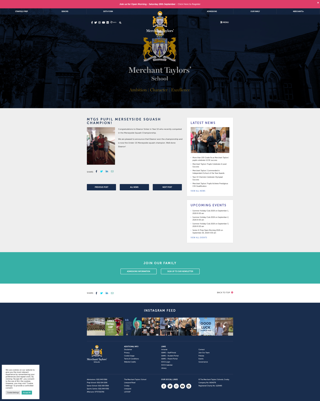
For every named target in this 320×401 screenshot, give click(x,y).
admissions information (138, 271)
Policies (201, 356)
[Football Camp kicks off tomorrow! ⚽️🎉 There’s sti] (114, 327)
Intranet (164, 349)
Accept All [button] (26, 393)
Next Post (167, 187)
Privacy (127, 353)
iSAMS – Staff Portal (168, 353)
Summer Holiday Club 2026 (203, 211)
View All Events (199, 238)
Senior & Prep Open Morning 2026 (206, 230)
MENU (225, 22)
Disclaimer (128, 349)
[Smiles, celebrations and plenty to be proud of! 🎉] (151, 327)
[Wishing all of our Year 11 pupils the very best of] (206, 327)
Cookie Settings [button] (13, 393)
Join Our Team (204, 353)
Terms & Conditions (131, 359)
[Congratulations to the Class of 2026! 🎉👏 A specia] (169, 327)
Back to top (223, 292)
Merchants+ (298, 11)
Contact (201, 349)
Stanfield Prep (21, 11)
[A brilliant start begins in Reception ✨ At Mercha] (224, 327)
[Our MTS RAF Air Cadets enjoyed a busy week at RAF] (96, 327)
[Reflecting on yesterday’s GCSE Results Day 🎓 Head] (133, 327)
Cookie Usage (129, 356)
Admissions (212, 11)
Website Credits (130, 362)
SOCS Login (165, 362)
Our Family (255, 11)
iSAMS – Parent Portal (169, 359)
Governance (203, 362)
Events (201, 359)
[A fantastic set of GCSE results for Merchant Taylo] (187, 327)
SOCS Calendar (167, 365)
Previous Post (101, 187)
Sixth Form (108, 11)
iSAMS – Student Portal (169, 356)
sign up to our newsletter (180, 271)
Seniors (65, 11)
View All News (198, 191)
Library (163, 368)
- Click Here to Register (188, 4)
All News (134, 187)
